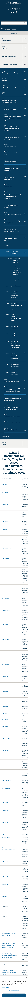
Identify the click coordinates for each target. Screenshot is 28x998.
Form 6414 (5, 772)
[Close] (26, 977)
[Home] (14, 4)
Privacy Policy (5, 987)
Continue (14, 995)
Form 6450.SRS (6, 788)
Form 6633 (5, 868)
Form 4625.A (5, 538)
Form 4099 (5, 492)
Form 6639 (5, 876)
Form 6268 (5, 726)
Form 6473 (5, 810)
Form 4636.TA (5, 653)
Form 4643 (5, 685)
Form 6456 (5, 802)
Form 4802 (5, 691)
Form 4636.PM (5, 624)
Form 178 (4, 484)
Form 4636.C (5, 558)
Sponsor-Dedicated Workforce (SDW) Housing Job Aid (9, 972)
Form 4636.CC (5, 570)
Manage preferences (14, 990)
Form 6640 (5, 884)
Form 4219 (5, 504)
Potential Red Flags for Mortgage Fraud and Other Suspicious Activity (9, 955)
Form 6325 (5, 762)
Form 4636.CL (5, 587)
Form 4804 (5, 706)
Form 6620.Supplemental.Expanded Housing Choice (10, 835)
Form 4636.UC (5, 665)
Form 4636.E (5, 599)
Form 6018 (5, 720)
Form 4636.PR (5, 639)
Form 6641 (5, 896)
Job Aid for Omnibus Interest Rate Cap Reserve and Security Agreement (10, 945)
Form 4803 (5, 700)
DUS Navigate (14, 9)
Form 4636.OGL (6, 610)
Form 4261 (5, 529)
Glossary (4, 444)
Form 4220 (5, 513)
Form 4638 (5, 676)
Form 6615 (5, 822)
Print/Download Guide (10, 29)
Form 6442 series (6, 780)
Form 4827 (5, 713)
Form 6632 (5, 861)
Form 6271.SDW (6, 738)
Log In (12, 12)
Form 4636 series (6, 548)
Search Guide (14, 20)
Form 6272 (5, 750)
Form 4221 (5, 521)
